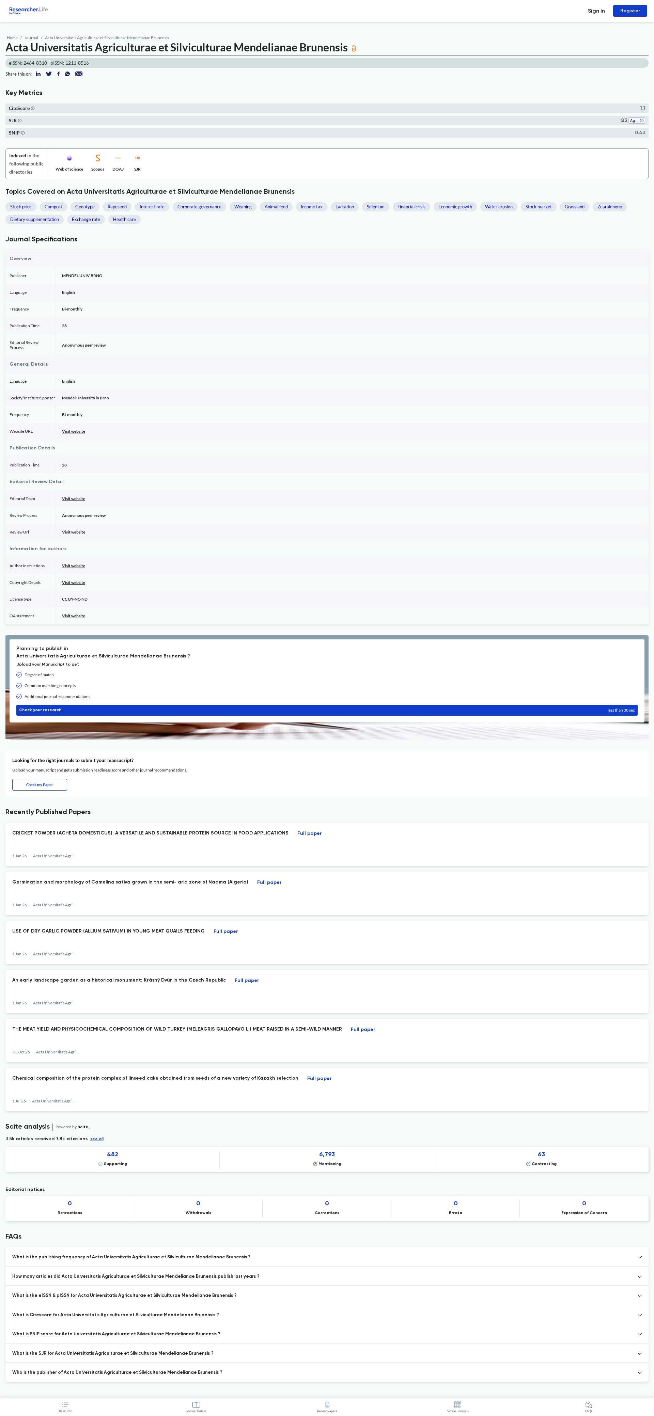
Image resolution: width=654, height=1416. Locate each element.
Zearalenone (609, 206)
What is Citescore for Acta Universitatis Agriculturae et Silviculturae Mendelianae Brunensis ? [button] (115, 1315)
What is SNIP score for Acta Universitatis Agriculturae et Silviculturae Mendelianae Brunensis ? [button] (116, 1334)
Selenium (376, 206)
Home (12, 37)
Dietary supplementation (34, 219)
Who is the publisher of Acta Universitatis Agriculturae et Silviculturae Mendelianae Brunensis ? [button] (117, 1372)
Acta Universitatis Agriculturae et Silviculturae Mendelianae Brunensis (107, 37)
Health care (124, 219)
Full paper (309, 833)
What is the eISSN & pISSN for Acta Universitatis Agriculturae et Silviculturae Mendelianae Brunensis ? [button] (124, 1295)
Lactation (345, 206)
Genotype (85, 206)
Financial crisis (411, 206)
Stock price (21, 206)
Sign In (596, 10)
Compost (53, 206)
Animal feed (276, 206)
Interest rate (152, 206)
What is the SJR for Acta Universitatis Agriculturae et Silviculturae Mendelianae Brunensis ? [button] (113, 1353)
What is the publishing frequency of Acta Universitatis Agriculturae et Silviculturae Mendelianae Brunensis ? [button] (131, 1257)
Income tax (312, 206)
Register (630, 11)
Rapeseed (117, 206)
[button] (32, 108)
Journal (31, 37)
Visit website (73, 431)
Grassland (575, 206)
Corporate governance (199, 206)
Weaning (243, 206)
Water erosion (499, 206)
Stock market (539, 206)
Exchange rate (86, 219)
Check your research (327, 710)
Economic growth (455, 206)
